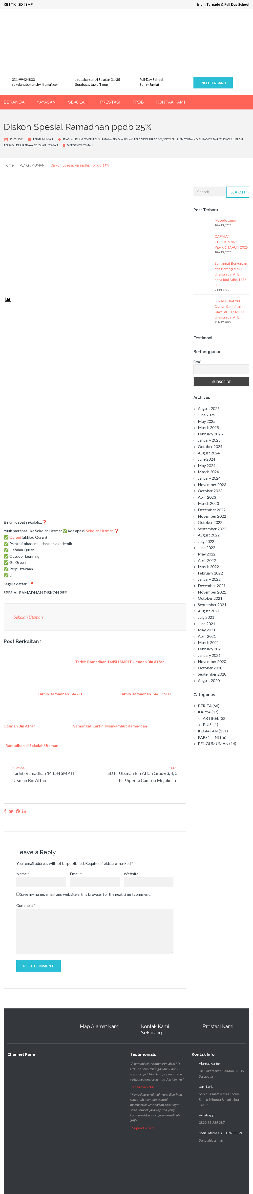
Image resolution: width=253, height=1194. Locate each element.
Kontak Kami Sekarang (155, 1029)
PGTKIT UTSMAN (82, 145)
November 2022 (212, 516)
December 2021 (212, 585)
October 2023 (210, 490)
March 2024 (208, 471)
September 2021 (212, 604)
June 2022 (206, 547)
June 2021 (206, 623)
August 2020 (209, 680)
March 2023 (208, 503)
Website (131, 873)
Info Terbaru (213, 83)
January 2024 (209, 478)
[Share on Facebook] (5, 811)
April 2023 (207, 497)
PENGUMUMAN (43, 139)
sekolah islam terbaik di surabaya (137, 139)
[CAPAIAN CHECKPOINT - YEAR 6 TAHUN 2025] (202, 243)
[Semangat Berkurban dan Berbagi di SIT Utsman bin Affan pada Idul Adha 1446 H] (202, 270)
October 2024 (210, 446)
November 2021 (212, 592)
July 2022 (206, 541)
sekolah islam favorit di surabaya (87, 139)
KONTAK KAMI (170, 102)
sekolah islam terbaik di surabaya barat (192, 139)
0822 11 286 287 (212, 1122)
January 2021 (209, 655)
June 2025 (206, 414)
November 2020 (212, 661)
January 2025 (209, 440)
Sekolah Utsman (99, 530)
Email (76, 873)
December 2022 (212, 509)
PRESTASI (110, 102)
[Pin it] (18, 811)
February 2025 (210, 433)
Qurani (15, 537)
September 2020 (212, 674)
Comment (26, 905)
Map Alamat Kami (100, 1026)
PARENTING (209, 737)
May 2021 (206, 629)
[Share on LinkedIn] (24, 811)
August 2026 (209, 408)
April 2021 (207, 636)
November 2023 (212, 484)
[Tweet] (11, 811)
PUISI (208, 724)
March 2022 (208, 566)
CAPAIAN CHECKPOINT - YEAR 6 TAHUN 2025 (231, 241)
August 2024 (209, 452)
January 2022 (209, 579)
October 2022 (210, 522)
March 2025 (208, 427)
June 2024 (206, 459)
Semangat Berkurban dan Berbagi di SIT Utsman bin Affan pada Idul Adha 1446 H (231, 274)
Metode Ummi (225, 220)
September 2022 (212, 528)
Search (238, 192)
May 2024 (206, 465)
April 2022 (207, 560)
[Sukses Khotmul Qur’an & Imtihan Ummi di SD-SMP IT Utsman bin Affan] (202, 307)
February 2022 (210, 573)
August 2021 (209, 610)
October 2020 (210, 667)
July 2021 (206, 617)
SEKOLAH (78, 102)
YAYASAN (46, 102)
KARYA (204, 711)
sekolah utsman (46, 145)
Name (22, 873)
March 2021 (208, 642)
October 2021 (210, 598)
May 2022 (206, 554)
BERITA (205, 705)
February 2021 (210, 648)
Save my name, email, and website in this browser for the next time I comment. (85, 894)
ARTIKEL (211, 718)
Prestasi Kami (218, 1026)
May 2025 (206, 421)
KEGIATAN (208, 730)
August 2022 (209, 535)
